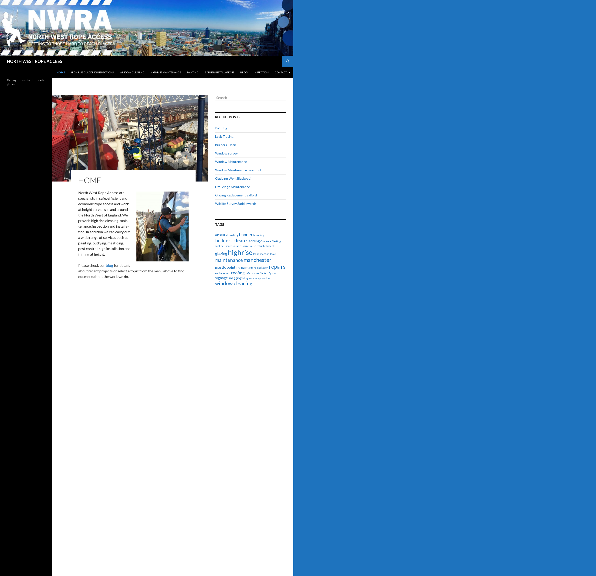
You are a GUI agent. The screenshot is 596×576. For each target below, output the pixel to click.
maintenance (229, 260)
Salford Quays (268, 273)
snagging (235, 278)
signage (221, 277)
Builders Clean (225, 145)
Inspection (261, 72)
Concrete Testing (271, 241)
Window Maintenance (231, 162)
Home (61, 72)
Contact (281, 72)
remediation (261, 267)
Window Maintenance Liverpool (238, 170)
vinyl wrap (255, 278)
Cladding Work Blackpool (233, 178)
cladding (253, 241)
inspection (263, 253)
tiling (245, 278)
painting (247, 267)
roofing (238, 272)
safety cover (252, 273)
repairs (277, 267)
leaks (273, 253)
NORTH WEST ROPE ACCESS (34, 61)
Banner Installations (219, 72)
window (265, 278)
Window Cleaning (132, 72)
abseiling (232, 235)
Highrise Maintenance (166, 72)
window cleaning (233, 283)
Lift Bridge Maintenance (232, 187)
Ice (255, 253)
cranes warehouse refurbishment (254, 245)
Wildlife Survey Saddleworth (235, 204)
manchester (257, 260)
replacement (222, 273)
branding (258, 235)
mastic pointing (227, 267)
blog (110, 265)
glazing (221, 253)
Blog (244, 72)
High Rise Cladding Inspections (92, 72)
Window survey (226, 153)
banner (246, 234)
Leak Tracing (224, 136)
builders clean (230, 240)
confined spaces (224, 245)
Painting (193, 72)
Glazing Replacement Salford (236, 195)
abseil (220, 235)
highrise (240, 252)
